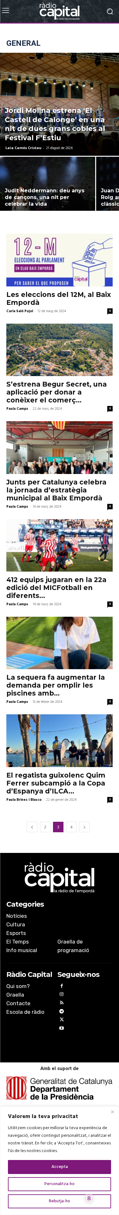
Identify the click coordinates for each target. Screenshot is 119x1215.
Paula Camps (17, 409)
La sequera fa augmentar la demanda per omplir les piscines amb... (55, 685)
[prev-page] (32, 827)
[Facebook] (61, 987)
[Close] (112, 1111)
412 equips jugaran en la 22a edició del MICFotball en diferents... (56, 588)
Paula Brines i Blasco (24, 800)
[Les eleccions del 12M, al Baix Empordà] (59, 260)
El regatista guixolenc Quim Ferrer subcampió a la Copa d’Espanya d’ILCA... (55, 783)
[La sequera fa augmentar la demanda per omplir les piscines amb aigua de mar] (59, 643)
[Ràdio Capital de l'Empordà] (59, 11)
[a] (59, 877)
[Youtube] (61, 1029)
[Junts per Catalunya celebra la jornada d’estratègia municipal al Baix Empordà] (59, 447)
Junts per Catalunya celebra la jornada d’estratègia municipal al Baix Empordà (56, 490)
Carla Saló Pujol (19, 311)
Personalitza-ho (59, 1184)
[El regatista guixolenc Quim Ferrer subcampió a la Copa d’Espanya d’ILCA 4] (59, 740)
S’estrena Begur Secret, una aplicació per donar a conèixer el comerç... (56, 392)
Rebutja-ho (59, 1201)
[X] (61, 1020)
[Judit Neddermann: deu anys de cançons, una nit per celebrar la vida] (47, 192)
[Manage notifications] (89, 1198)
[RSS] (61, 1003)
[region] (59, 1160)
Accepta (59, 1166)
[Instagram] (61, 995)
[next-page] (84, 827)
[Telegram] (61, 1012)
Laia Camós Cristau (23, 147)
